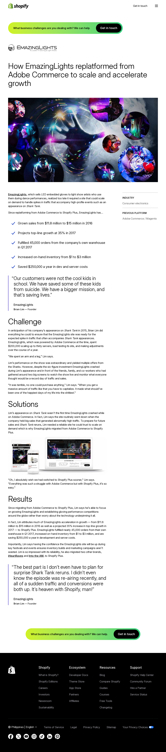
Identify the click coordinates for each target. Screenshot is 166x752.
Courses (104, 694)
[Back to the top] (11, 670)
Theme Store (76, 681)
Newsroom (45, 701)
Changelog (106, 707)
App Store (75, 688)
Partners (74, 694)
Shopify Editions (48, 681)
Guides (104, 688)
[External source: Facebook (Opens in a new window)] (10, 736)
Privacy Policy (91, 727)
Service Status (138, 694)
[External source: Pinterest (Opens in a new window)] (57, 736)
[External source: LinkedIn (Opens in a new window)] (49, 736)
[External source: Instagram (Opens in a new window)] (34, 736)
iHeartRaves (15, 555)
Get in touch (140, 5)
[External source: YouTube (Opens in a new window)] (26, 736)
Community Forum (140, 681)
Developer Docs (78, 675)
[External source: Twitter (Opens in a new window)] (18, 736)
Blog (102, 675)
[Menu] (156, 6)
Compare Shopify (110, 681)
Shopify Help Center (142, 675)
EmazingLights (17, 194)
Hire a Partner (138, 688)
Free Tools (106, 701)
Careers (43, 688)
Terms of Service (54, 727)
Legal (73, 727)
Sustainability (46, 707)
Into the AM (36, 555)
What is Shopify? (49, 675)
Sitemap (111, 727)
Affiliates (74, 701)
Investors (44, 694)
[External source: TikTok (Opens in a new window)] (41, 736)
